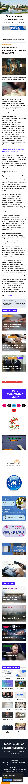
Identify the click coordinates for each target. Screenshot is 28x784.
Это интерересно (7, 645)
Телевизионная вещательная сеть (14, 17)
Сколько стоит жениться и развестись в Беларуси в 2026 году (13, 326)
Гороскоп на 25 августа (10, 637)
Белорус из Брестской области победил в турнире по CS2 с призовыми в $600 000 (11, 657)
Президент (20, 357)
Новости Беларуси (6, 44)
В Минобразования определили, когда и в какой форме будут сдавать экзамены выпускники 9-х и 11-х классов (14, 348)
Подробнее (6, 777)
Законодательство (12, 588)
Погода (9, 607)
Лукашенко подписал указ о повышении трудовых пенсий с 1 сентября (11, 599)
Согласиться (7, 780)
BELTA (5, 336)
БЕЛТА (10, 295)
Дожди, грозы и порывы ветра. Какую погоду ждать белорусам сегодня (11, 618)
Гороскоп (6, 626)
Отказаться (18, 780)
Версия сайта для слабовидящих (13, 382)
